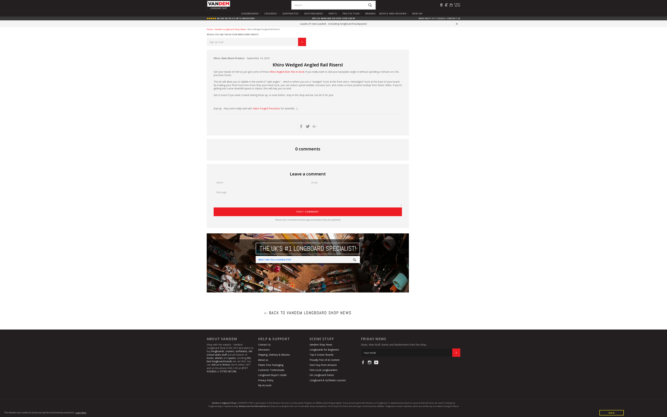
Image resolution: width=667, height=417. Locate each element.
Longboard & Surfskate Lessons (328, 380)
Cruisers (270, 13)
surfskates (241, 351)
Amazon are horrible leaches (252, 406)
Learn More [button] (80, 413)
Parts (333, 13)
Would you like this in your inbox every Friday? (233, 34)
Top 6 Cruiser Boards (322, 354)
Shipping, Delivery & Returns (274, 354)
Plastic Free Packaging (270, 365)
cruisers (229, 351)
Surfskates (290, 13)
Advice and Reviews (393, 13)
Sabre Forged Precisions (266, 108)
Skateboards (313, 13)
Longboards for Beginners (324, 349)
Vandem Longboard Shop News (230, 29)
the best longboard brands (229, 359)
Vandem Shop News (321, 344)
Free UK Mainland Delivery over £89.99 (333, 18)
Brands (370, 13)
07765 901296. (228, 371)
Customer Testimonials (271, 370)
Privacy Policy (265, 380)
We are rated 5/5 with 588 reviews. (235, 18)
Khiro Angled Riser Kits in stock (287, 71)
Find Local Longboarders (323, 370)
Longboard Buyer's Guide (272, 375)
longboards (217, 351)
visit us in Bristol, (220, 364)
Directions (264, 349)
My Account (264, 385)
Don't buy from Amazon (323, 365)
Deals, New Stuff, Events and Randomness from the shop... (394, 344)
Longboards (250, 13)
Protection (351, 13)
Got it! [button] (612, 413)
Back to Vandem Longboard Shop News (310, 312)
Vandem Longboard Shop (224, 403)
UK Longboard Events (322, 375)
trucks (210, 358)
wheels (219, 358)
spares (232, 358)
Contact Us (453, 18)
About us (263, 360)
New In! (417, 13)
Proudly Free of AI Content (325, 360)
